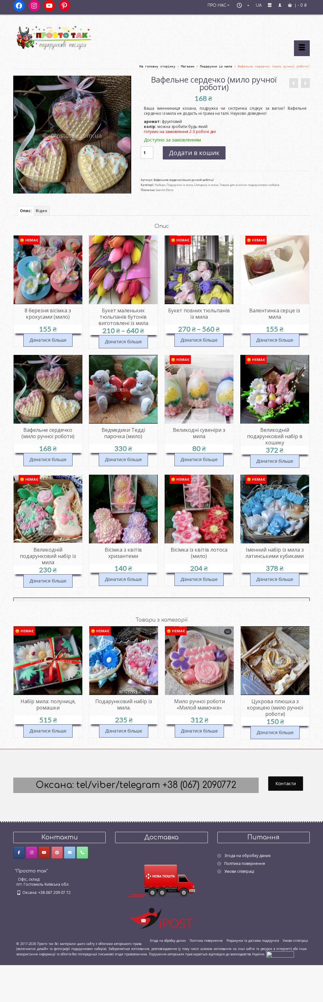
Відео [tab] (41, 210)
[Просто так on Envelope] (69, 853)
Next (304, 682)
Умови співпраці (239, 871)
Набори (160, 185)
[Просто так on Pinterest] (57, 853)
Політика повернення (244, 863)
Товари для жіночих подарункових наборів (249, 185)
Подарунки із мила (180, 185)
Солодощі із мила (206, 185)
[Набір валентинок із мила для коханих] (293, 83)
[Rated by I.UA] (280, 954)
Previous (18, 682)
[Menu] (302, 48)
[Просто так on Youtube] (44, 853)
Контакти (285, 783)
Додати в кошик (194, 152)
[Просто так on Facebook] (19, 853)
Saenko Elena (164, 190)
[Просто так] (59, 35)
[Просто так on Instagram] (31, 853)
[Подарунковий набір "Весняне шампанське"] (305, 83)
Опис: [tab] (26, 210)
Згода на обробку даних (247, 855)
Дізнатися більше (48, 340)
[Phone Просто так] (82, 853)
